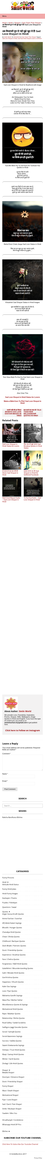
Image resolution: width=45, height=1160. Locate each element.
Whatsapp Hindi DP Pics (11, 1124)
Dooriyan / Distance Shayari (13, 1077)
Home (4, 23)
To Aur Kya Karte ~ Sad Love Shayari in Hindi (32, 499)
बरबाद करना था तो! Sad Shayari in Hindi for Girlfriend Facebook (31, 473)
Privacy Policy (38, 1158)
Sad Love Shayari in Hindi (9, 38)
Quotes (5, 912)
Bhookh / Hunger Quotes (12, 927)
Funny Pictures (8, 878)
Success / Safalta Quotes (12, 1041)
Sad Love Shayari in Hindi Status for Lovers (22, 397)
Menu (4, 16)
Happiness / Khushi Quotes (13, 982)
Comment (6, 754)
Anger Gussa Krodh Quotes (13, 914)
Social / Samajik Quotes (11, 1032)
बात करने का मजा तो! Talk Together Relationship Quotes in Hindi (32, 413)
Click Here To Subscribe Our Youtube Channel (20, 1144)
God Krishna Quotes (10, 977)
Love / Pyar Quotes (9, 991)
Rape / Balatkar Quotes (11, 1013)
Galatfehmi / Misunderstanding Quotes (17, 968)
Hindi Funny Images (10, 893)
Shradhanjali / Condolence (12, 1120)
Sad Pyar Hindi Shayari (24, 38)
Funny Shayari (7, 1086)
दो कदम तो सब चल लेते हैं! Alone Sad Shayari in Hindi (10, 473)
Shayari (17, 23)
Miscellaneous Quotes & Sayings (15, 1004)
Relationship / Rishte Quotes (13, 1018)
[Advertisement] (22, 600)
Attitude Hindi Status (10, 884)
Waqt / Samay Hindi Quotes (13, 1054)
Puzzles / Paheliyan (9, 902)
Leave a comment (36, 38)
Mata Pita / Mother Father (12, 1000)
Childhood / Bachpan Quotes (13, 941)
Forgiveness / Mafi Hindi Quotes (14, 964)
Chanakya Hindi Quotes (11, 932)
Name (5, 774)
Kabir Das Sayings (9, 986)
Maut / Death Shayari (10, 1090)
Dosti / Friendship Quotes (12, 950)
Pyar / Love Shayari (9, 1099)
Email (5, 781)
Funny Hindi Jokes (9, 889)
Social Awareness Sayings (12, 1036)
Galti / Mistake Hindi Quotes (13, 973)
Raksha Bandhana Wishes (12, 817)
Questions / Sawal (9, 907)
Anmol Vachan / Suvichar (12, 918)
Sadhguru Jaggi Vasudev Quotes (14, 1027)
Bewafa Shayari (8, 1072)
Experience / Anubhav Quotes (14, 955)
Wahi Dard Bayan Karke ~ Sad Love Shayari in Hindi (11, 500)
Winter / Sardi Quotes (10, 1059)
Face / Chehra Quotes (10, 959)
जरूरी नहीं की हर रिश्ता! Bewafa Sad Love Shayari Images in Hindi (13, 413)
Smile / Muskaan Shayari (11, 1109)
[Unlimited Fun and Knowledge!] (22, 9)
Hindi (11, 23)
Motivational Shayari (10, 1095)
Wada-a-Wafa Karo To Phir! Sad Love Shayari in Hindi (22, 402)
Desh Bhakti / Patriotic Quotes (14, 946)
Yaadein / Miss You (9, 1113)
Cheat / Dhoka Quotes (11, 936)
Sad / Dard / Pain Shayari (31, 23)
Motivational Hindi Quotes (12, 1009)
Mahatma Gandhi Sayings (12, 995)
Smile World (7, 37)
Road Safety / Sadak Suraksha (14, 1023)
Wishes (5, 1131)
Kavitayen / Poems (9, 898)
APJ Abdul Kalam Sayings (12, 923)
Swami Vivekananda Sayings (13, 1045)
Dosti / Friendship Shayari (12, 1081)
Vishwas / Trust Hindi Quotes (13, 1050)
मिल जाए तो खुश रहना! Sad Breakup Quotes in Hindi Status (33, 446)
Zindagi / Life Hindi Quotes (12, 1063)
